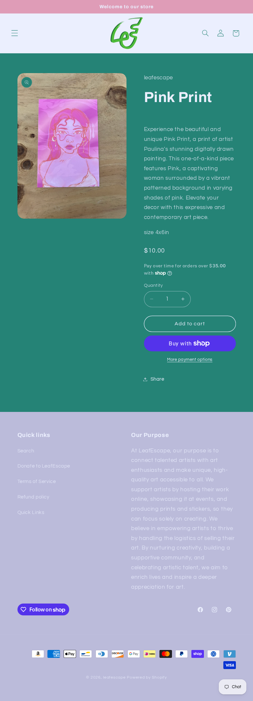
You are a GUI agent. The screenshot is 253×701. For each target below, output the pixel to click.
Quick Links (30, 512)
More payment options (189, 360)
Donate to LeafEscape (43, 466)
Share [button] (157, 379)
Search (25, 450)
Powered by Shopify (147, 677)
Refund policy (33, 497)
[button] (14, 33)
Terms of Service (36, 481)
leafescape (114, 677)
